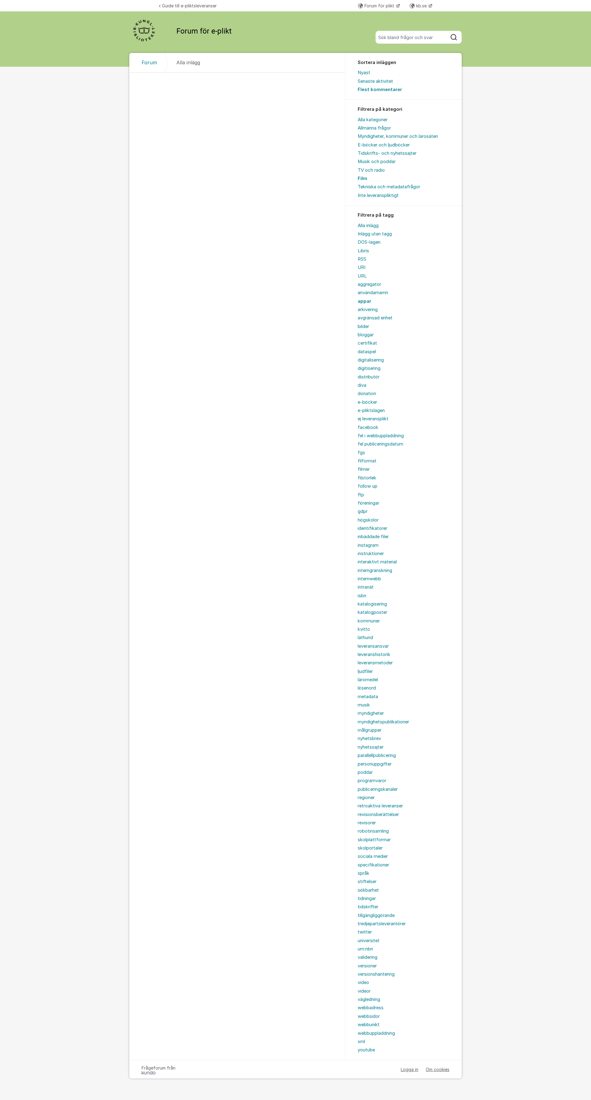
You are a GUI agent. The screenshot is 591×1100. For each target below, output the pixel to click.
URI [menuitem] (361, 267)
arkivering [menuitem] (368, 309)
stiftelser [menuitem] (367, 881)
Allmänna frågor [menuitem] (374, 128)
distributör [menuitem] (369, 377)
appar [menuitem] (364, 301)
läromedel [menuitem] (368, 679)
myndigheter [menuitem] (371, 713)
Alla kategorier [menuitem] (373, 119)
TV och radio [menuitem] (371, 170)
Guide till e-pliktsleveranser (189, 5)
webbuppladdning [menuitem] (376, 1033)
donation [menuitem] (367, 393)
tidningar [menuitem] (367, 898)
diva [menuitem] (362, 385)
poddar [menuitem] (365, 772)
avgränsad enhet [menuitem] (375, 318)
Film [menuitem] (362, 178)
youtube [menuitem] (366, 1050)
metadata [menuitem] (368, 696)
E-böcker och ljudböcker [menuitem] (384, 145)
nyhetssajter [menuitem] (371, 747)
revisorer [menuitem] (367, 823)
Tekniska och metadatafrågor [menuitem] (389, 187)
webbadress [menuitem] (371, 1007)
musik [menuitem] (364, 705)
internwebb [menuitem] (369, 579)
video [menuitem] (363, 982)
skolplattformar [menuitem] (374, 839)
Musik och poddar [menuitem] (377, 161)
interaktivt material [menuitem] (377, 562)
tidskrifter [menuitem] (368, 907)
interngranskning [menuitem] (375, 570)
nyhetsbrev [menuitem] (369, 738)
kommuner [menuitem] (369, 621)
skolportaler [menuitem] (370, 848)
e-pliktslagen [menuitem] (371, 410)
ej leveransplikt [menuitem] (373, 419)
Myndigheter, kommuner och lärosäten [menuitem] (398, 136)
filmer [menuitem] (364, 469)
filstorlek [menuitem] (367, 478)
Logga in (409, 1069)
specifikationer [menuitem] (373, 865)
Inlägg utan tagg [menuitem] (375, 234)
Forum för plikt (380, 5)
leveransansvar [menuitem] (373, 646)
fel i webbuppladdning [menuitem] (381, 435)
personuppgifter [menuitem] (375, 764)
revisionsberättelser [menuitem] (378, 814)
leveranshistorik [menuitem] (374, 654)
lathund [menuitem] (365, 637)
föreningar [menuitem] (368, 503)
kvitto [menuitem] (364, 629)
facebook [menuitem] (368, 427)
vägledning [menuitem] (369, 999)
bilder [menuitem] (363, 326)
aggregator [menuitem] (369, 284)
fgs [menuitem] (361, 452)
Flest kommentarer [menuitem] (380, 89)
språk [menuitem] (363, 873)
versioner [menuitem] (367, 966)
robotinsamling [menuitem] (373, 831)
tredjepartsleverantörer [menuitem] (382, 923)
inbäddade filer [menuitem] (373, 536)
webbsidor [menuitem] (369, 1016)
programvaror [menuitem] (372, 780)
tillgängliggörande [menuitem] (376, 915)
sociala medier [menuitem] (373, 856)
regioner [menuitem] (366, 797)
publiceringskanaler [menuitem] (378, 789)
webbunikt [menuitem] (369, 1024)
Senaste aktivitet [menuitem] (375, 81)
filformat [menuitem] (367, 461)
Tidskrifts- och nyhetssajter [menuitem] (387, 153)
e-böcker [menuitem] (367, 402)
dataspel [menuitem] (367, 351)
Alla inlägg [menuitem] (368, 225)
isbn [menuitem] (362, 595)
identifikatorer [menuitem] (372, 528)
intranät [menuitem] (366, 587)
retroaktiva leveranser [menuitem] (380, 806)
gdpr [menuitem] (363, 511)
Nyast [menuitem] (364, 72)
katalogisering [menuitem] (372, 604)
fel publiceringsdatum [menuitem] (380, 444)
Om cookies (437, 1069)
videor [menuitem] (364, 991)
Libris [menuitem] (363, 251)
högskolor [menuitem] (368, 520)
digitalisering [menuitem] (371, 360)
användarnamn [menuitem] (373, 292)
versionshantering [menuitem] (376, 974)
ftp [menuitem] (361, 495)
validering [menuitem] (367, 957)
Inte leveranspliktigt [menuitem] (378, 195)
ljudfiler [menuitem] (365, 671)
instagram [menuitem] (368, 545)
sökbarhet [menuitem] (368, 890)
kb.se (422, 5)
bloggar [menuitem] (366, 335)
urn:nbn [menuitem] (365, 949)
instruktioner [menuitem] (371, 553)
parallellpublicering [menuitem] (377, 755)
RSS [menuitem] (362, 259)
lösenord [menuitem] (367, 688)
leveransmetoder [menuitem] (375, 663)
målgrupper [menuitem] (369, 730)
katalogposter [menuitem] (372, 612)
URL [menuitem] (362, 276)
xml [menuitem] (361, 1041)
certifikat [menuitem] (367, 343)
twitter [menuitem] (365, 932)
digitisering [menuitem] (369, 368)
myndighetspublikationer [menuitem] (383, 722)
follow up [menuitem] (367, 486)
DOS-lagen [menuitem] (369, 242)
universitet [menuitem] (369, 940)
